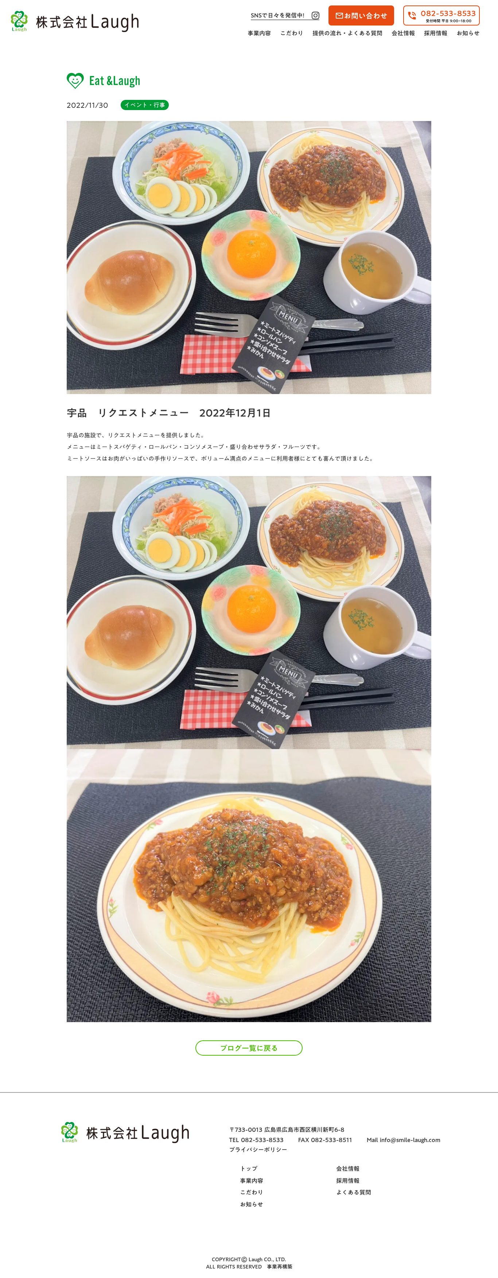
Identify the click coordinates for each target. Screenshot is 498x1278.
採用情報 (435, 33)
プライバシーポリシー (258, 1150)
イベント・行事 (144, 105)
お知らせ (468, 33)
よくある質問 (353, 1192)
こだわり (291, 33)
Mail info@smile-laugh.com (403, 1140)
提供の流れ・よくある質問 (347, 33)
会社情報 (403, 33)
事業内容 (259, 33)
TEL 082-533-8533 (256, 1140)
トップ (248, 1169)
